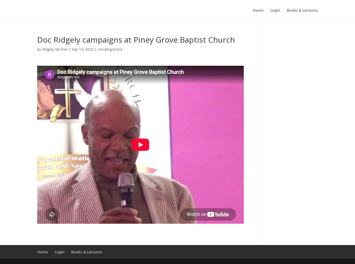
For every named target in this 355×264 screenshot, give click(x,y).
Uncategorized (110, 49)
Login (275, 11)
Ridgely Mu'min (55, 49)
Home (258, 11)
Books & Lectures (302, 11)
